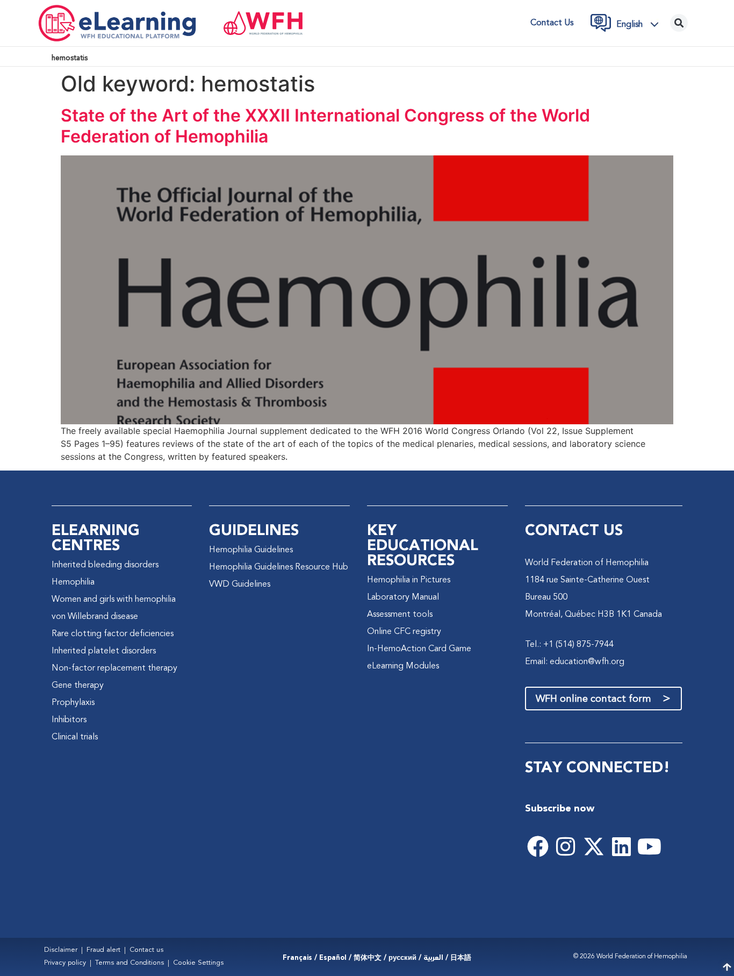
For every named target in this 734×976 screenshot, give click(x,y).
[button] (640, 24)
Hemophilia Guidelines (251, 550)
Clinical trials (75, 737)
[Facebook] (538, 846)
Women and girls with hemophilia (114, 599)
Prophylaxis (73, 703)
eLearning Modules (403, 666)
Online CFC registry (404, 632)
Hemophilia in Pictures (408, 580)
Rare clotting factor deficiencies (113, 634)
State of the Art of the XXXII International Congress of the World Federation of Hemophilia (325, 125)
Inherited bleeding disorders (105, 565)
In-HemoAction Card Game (419, 649)
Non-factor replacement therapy (114, 668)
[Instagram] (566, 846)
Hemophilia (73, 582)
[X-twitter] (594, 846)
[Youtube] (650, 846)
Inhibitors (69, 720)
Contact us (551, 23)
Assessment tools (400, 614)
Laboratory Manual (403, 597)
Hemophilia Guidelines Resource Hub (278, 567)
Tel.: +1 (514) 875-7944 (569, 644)
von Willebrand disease (95, 616)
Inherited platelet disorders (104, 651)
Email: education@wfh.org (574, 662)
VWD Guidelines (239, 584)
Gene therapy (78, 685)
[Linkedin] (622, 846)
